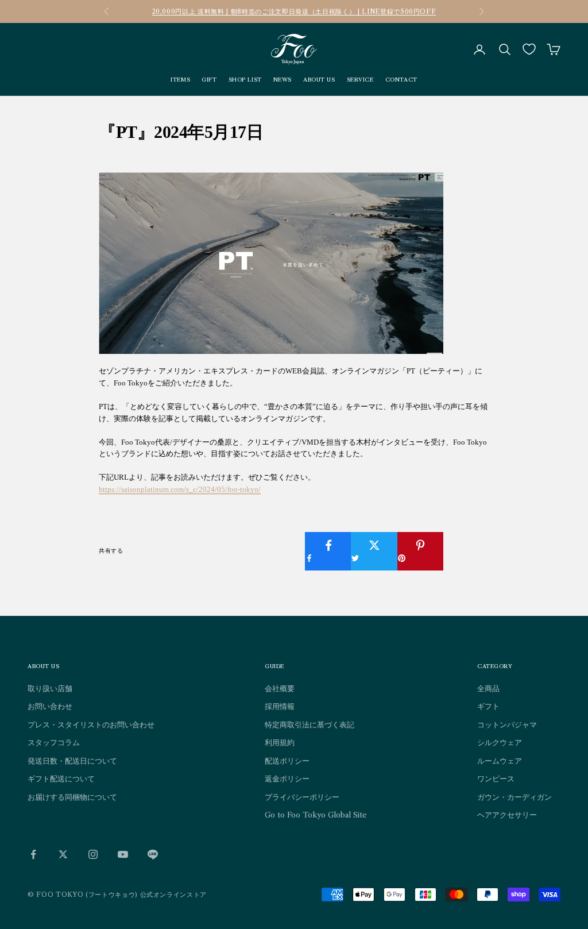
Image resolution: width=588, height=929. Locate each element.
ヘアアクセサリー (507, 814)
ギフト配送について (61, 778)
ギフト (488, 706)
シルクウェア (499, 742)
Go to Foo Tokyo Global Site (316, 814)
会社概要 (280, 688)
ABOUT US (319, 79)
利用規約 (280, 742)
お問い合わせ (50, 706)
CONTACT (401, 79)
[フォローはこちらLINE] (152, 854)
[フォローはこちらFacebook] (33, 854)
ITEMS (180, 79)
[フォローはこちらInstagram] (93, 854)
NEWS (282, 79)
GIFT (209, 79)
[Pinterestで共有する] (420, 551)
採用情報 (280, 706)
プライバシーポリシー (302, 796)
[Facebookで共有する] (328, 551)
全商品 (488, 688)
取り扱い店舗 (50, 688)
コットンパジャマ (507, 724)
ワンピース (495, 778)
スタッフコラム (54, 742)
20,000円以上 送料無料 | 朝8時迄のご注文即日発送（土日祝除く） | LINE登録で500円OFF (294, 11)
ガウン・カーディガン (514, 796)
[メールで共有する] (466, 545)
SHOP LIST (245, 79)
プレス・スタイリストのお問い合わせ (91, 724)
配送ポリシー (287, 760)
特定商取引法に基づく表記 (309, 724)
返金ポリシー (287, 778)
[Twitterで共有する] (374, 551)
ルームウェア (499, 760)
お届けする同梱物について (72, 796)
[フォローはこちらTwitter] (63, 854)
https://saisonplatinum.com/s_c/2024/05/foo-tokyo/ (180, 489)
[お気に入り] (529, 49)
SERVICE (360, 79)
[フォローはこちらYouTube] (123, 854)
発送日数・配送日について (72, 760)
